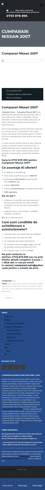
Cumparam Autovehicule (13, 327)
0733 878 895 (16, 16)
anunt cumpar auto (14, 284)
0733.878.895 (20, 257)
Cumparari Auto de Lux (15, 340)
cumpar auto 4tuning (13, 286)
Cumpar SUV (11, 337)
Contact (7, 344)
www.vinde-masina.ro (9, 469)
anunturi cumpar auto (29, 284)
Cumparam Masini (13, 330)
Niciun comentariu (13, 98)
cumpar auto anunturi (28, 286)
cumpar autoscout (30, 289)
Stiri (5, 354)
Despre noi (8, 316)
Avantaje (7, 320)
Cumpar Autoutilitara (14, 334)
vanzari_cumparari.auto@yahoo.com (15, 458)
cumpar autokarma (16, 289)
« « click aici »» (24, 456)
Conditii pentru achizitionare (14, 323)
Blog (6, 347)
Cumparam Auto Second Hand (12, 409)
